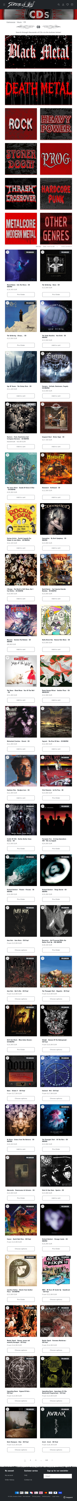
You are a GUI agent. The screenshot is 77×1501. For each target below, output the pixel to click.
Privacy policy (36, 1496)
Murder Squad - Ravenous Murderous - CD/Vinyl (54, 1341)
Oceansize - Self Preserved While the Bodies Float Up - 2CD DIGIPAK (54, 941)
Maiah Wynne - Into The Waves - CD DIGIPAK (18, 285)
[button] (4, 4)
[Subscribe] (69, 1476)
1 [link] (25, 1460)
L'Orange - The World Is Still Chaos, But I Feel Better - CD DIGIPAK (20, 590)
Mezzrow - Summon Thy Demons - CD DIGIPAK (19, 640)
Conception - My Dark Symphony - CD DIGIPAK (54, 539)
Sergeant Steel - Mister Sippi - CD (53, 437)
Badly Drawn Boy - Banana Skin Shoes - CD (56, 640)
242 (46, 1460)
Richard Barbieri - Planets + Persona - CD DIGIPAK (20, 890)
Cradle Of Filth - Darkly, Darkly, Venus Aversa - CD (19, 840)
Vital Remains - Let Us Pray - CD (52, 790)
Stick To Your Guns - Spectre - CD (53, 1190)
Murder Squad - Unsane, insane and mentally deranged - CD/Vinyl (18, 1341)
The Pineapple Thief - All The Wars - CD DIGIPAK (55, 1140)
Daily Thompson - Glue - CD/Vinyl (18, 1442)
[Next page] (52, 1460)
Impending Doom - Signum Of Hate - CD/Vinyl (18, 1392)
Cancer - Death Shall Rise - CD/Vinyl (19, 1239)
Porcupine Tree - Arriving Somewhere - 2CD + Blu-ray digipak (54, 840)
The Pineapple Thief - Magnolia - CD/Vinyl (55, 991)
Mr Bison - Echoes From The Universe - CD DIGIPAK (20, 1140)
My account (9, 1475)
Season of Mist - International (21, 1496)
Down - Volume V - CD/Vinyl (16, 1091)
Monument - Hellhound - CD (51, 488)
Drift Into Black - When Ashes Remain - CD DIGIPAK (20, 1041)
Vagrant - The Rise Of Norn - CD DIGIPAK (55, 741)
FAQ (25, 1475)
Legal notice (55, 1496)
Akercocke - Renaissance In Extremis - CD (20, 1190)
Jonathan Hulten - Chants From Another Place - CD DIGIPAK (20, 1290)
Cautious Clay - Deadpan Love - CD (18, 790)
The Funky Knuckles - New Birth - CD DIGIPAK (54, 336)
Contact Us (28, 1480)
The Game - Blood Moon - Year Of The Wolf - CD (20, 691)
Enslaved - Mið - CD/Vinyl (50, 1091)
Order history (9, 1480)
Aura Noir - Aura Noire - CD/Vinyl (18, 940)
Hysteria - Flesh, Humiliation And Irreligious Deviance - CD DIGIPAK (18, 438)
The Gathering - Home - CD (51, 285)
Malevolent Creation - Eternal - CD (18, 741)
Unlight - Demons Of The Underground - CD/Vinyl (54, 1041)
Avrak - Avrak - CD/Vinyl (50, 1442)
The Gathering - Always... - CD (16, 335)
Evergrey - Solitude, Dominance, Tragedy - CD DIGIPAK (55, 387)
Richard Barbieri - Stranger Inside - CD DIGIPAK (55, 1240)
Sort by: (38, 246)
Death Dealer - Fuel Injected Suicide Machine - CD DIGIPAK (54, 590)
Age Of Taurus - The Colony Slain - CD (19, 386)
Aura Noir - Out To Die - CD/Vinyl (17, 991)
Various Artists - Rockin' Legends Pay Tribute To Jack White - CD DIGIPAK (19, 539)
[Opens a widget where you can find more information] (68, 1497)
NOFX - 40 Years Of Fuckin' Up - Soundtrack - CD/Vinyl (56, 1290)
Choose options (21, 950)
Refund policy (46, 1496)
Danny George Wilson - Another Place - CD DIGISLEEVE (55, 691)
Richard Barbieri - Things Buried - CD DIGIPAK (54, 890)
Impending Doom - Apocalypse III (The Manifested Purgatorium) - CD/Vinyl (54, 1392)
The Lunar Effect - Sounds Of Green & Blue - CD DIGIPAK (20, 488)
